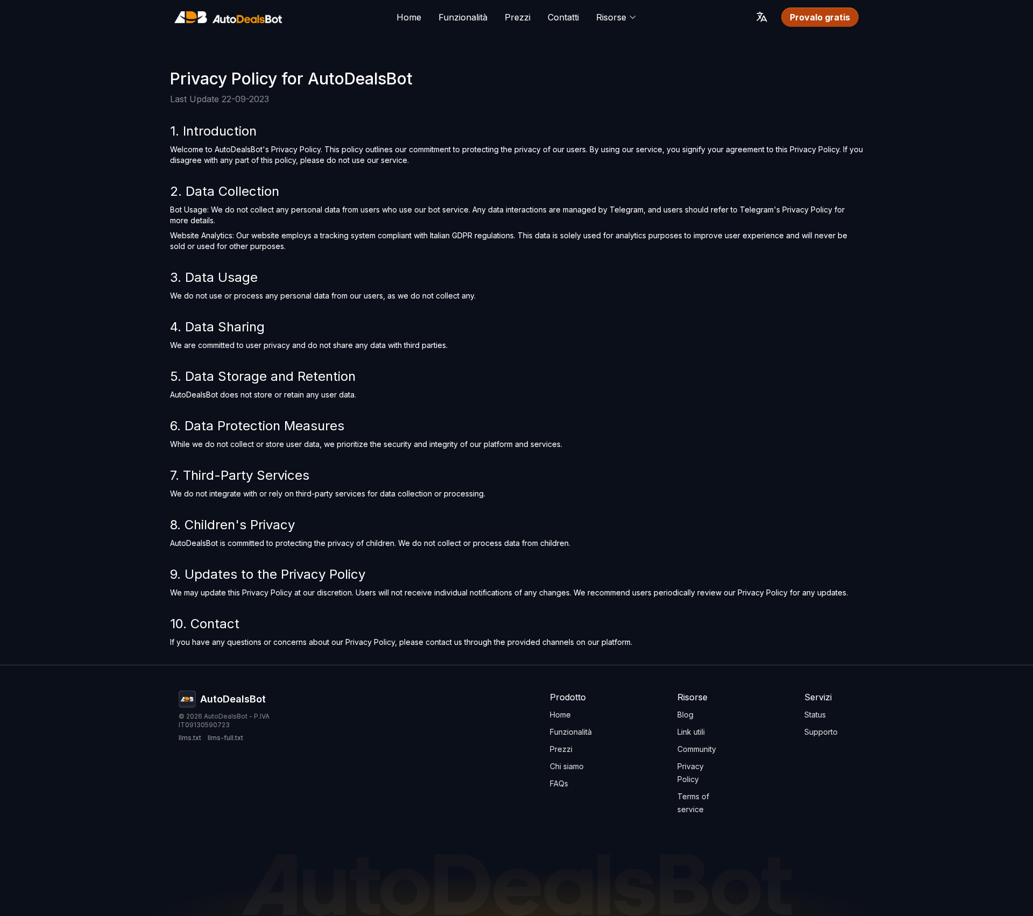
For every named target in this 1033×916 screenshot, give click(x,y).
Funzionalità (462, 17)
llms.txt (190, 738)
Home (409, 17)
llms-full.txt (225, 738)
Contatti (563, 17)
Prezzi (517, 17)
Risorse (611, 17)
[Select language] (762, 16)
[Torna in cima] (228, 17)
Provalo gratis (820, 17)
